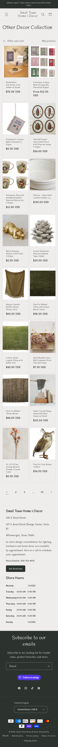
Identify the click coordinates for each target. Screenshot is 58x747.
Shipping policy (30, 740)
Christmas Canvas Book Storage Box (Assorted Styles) (41, 85)
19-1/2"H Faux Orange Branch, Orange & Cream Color (13, 468)
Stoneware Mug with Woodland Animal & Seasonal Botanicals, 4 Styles (15, 199)
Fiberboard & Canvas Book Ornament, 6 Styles (15, 142)
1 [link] (6, 492)
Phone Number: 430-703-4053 (20, 560)
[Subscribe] (48, 666)
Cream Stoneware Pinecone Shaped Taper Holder (41, 253)
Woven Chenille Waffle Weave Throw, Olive (13, 307)
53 (42, 492)
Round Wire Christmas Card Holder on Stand (13, 85)
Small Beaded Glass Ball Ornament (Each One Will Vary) (42, 360)
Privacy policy (32, 736)
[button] (6, 14)
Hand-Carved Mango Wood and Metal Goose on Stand (42, 413)
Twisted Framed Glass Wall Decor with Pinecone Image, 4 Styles (42, 143)
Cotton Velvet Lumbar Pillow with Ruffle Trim (14, 360)
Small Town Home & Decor (27, 732)
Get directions (15, 568)
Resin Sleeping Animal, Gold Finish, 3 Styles (14, 253)
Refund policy (17, 736)
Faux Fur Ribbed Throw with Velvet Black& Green (41, 307)
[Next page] (51, 492)
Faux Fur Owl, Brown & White (42, 465)
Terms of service (48, 736)
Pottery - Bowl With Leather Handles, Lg (42, 196)
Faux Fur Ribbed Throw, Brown (13, 412)
